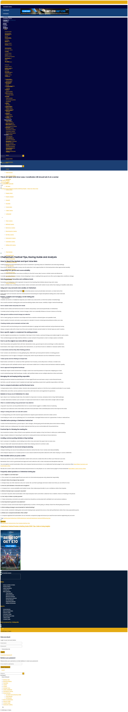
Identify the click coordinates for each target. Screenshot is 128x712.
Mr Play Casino (10, 234)
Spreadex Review (10, 148)
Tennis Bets (9, 207)
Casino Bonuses (8, 217)
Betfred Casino (10, 224)
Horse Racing (6, 609)
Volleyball (8, 214)
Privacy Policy (6, 586)
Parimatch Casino (11, 238)
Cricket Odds (6, 619)
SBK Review (9, 149)
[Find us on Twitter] (3, 24)
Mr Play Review (10, 266)
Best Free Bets (7, 591)
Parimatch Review (10, 269)
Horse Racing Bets (11, 100)
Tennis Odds (6, 617)
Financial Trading (7, 704)
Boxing (4, 26)
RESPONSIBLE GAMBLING (9, 20)
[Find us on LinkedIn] (4, 628)
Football (5, 25)
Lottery (5, 686)
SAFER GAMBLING (7, 689)
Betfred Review (10, 138)
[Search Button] (23, 156)
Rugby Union (9, 193)
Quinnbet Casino (10, 241)
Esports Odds (6, 612)
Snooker (8, 203)
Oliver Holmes (6, 180)
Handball (8, 179)
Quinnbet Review (10, 146)
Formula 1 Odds (7, 614)
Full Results (6, 13)
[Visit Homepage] (4, 162)
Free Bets (6, 248)
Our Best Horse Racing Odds (13, 694)
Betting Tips (6, 680)
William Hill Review (11, 283)
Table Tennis (9, 210)
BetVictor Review (10, 259)
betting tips (7, 518)
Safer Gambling (7, 588)
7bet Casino (9, 221)
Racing (5, 17)
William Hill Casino (11, 245)
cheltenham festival (25, 518)
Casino (5, 684)
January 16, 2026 (5, 182)
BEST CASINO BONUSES (9, 10)
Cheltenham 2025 (15, 518)
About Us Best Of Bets (9, 585)
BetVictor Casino (10, 228)
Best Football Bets (8, 611)
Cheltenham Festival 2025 (38, 518)
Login (5, 29)
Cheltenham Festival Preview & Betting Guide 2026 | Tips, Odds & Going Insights (25, 526)
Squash (8, 200)
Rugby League (9, 196)
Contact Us (6, 590)
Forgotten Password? (6, 655)
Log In (3, 670)
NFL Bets (8, 186)
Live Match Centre (7, 6)
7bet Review (9, 252)
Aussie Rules (9, 134)
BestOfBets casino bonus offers (77, 468)
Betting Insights (7, 681)
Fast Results (6, 10)
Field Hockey (9, 172)
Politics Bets (9, 190)
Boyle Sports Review (11, 141)
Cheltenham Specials (7, 183)
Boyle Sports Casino (11, 231)
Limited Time (6, 688)
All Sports (5, 28)
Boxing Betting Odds (8, 616)
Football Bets (9, 162)
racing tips (47, 518)
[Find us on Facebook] (1, 24)
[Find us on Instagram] (5, 628)
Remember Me (6, 649)
